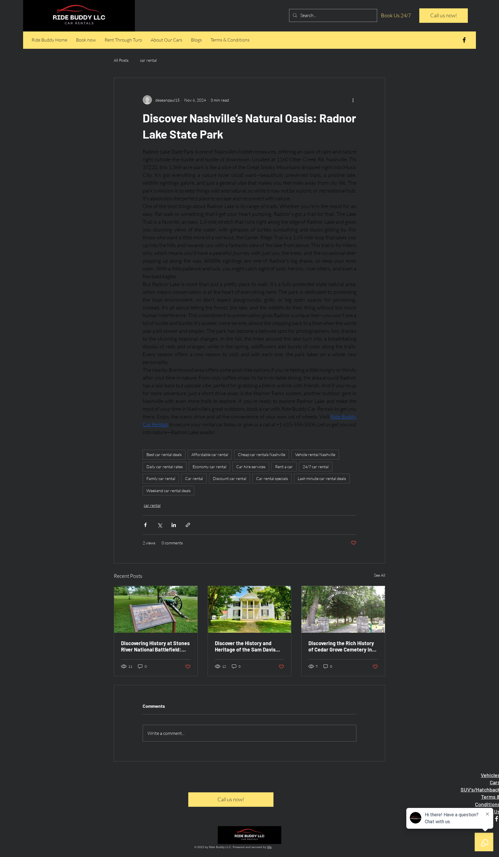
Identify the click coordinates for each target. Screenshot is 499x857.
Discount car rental (229, 478)
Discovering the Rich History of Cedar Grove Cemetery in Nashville (341, 646)
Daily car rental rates (164, 466)
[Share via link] (188, 525)
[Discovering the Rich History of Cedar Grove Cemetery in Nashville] (343, 609)
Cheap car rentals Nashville (261, 454)
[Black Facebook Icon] (464, 40)
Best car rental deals (164, 454)
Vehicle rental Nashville (315, 454)
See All (379, 575)
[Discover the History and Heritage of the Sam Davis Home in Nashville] (249, 609)
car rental (148, 60)
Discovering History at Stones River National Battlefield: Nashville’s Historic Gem (155, 646)
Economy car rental (209, 466)
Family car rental (160, 478)
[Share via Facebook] (145, 525)
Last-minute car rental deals (322, 478)
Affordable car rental (209, 454)
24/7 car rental (316, 466)
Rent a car (284, 466)
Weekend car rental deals (168, 490)
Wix (269, 847)
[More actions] (352, 99)
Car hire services (250, 466)
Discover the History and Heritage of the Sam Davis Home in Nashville (245, 646)
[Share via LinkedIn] (173, 525)
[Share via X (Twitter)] (159, 525)
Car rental (194, 478)
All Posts (121, 60)
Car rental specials (272, 478)
